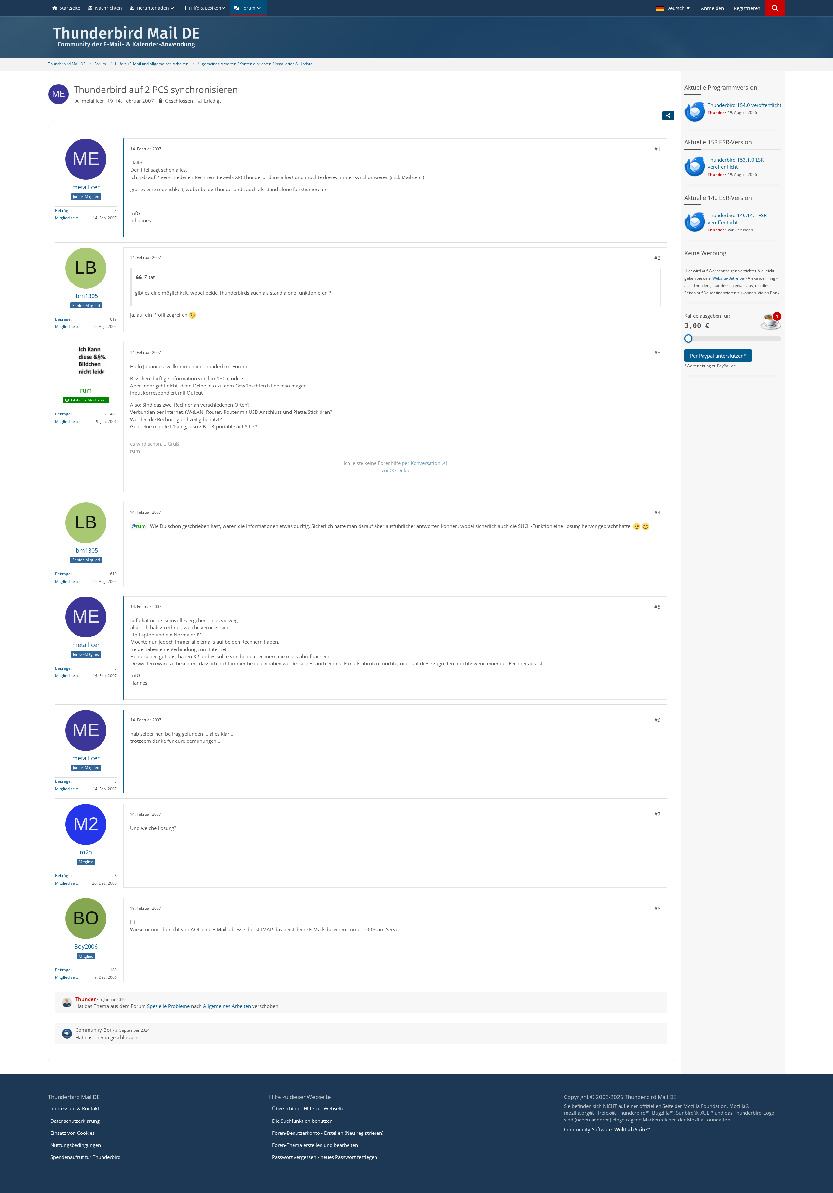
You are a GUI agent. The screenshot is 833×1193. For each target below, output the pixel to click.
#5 (657, 606)
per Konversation (421, 463)
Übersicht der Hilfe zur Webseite (308, 1108)
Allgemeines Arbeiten (227, 1006)
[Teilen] (668, 115)
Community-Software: (607, 1129)
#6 (657, 720)
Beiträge (63, 210)
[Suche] (775, 8)
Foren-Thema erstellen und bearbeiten (315, 1145)
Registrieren (747, 8)
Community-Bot (93, 1030)
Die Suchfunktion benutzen (302, 1121)
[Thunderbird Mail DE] (416, 37)
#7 (657, 814)
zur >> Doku (395, 470)
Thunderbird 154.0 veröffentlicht (744, 105)
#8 (657, 908)
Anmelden (712, 8)
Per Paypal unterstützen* (718, 355)
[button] (673, 8)
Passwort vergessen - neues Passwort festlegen (324, 1157)
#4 (657, 512)
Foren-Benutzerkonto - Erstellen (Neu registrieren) (327, 1133)
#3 (657, 352)
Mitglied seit (66, 218)
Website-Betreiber (728, 278)
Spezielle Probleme (168, 1006)
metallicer (93, 101)
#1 (657, 149)
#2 (657, 258)
